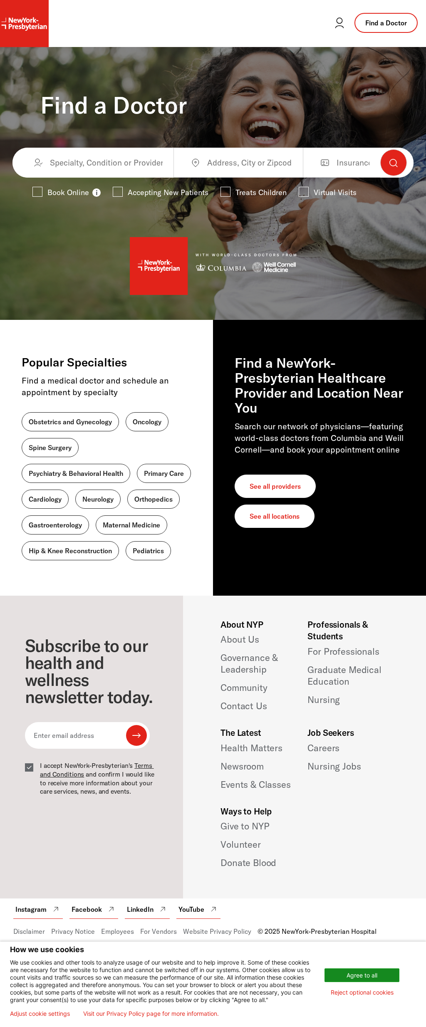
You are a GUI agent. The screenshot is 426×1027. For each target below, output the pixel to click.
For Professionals (343, 651)
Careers (323, 748)
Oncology (147, 422)
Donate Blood (248, 863)
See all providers (275, 486)
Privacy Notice (73, 931)
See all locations (275, 516)
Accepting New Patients (168, 192)
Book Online (68, 192)
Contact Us (243, 706)
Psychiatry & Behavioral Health (76, 473)
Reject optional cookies (362, 992)
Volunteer (240, 844)
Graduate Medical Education (344, 675)
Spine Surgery (50, 447)
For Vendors (158, 931)
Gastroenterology (55, 525)
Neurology (98, 499)
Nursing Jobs (334, 766)
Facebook (87, 909)
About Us (239, 639)
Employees (117, 931)
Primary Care (164, 473)
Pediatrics (148, 551)
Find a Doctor (386, 23)
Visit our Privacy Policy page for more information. (151, 1013)
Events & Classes (255, 784)
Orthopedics (153, 499)
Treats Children (261, 192)
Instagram (31, 909)
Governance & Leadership (249, 663)
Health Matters (251, 748)
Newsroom (242, 766)
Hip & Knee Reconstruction (70, 551)
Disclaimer (29, 931)
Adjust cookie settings (40, 1013)
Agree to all (362, 975)
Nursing (323, 699)
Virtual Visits (335, 192)
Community (243, 687)
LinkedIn (140, 909)
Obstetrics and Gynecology (70, 422)
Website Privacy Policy (217, 931)
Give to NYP (244, 826)
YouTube (191, 909)
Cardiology (45, 499)
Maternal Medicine (131, 525)
